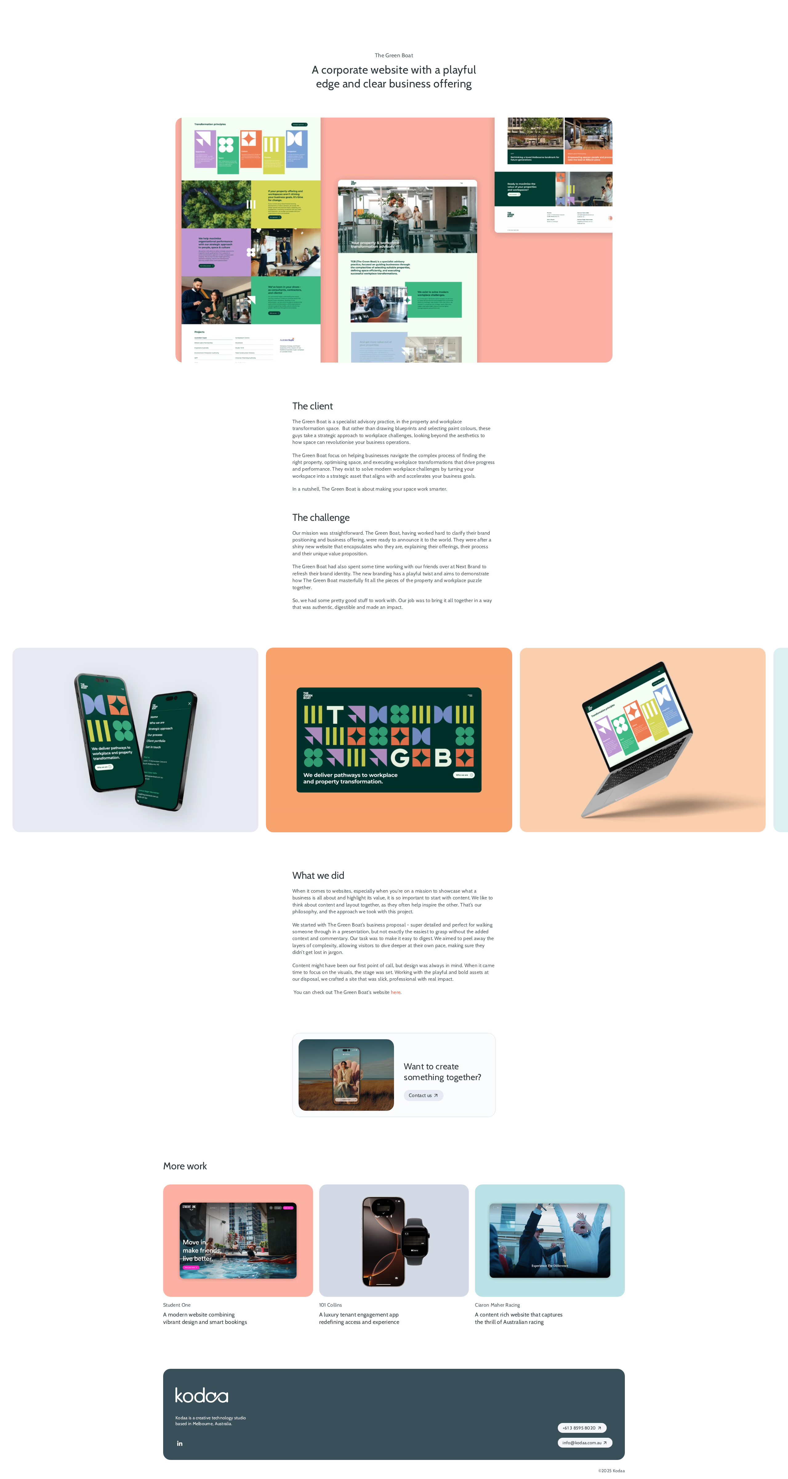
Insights (576, 12)
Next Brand (468, 566)
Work (548, 12)
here (395, 992)
